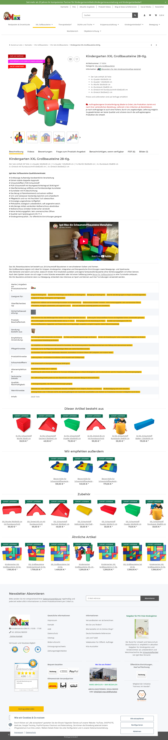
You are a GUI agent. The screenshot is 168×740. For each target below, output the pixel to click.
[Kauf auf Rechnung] (141, 674)
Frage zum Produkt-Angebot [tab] (70, 152)
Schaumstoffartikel (150, 652)
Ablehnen (137, 731)
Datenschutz (31, 732)
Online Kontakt (15, 636)
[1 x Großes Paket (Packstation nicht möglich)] (33, 330)
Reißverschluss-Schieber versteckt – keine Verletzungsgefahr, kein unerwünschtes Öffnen (111, 302)
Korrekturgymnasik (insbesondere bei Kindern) (46, 337)
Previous (11, 137)
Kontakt (51, 624)
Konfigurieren (137, 725)
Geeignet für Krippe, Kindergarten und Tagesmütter (48, 298)
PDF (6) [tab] (131, 152)
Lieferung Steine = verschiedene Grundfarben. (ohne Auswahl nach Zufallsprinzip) (57, 357)
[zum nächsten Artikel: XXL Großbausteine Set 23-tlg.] (156, 45)
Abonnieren (150, 598)
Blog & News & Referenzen (126, 7)
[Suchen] (135, 15)
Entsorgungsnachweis (57, 646)
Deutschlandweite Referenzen (98, 633)
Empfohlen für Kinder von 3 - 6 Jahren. (43, 369)
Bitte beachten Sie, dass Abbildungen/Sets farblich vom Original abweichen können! (58, 317)
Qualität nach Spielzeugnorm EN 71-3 (119, 321)
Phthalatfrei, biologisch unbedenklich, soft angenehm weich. (50, 305)
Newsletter (159, 7)
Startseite (64, 7)
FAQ (74, 7)
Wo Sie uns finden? (94, 624)
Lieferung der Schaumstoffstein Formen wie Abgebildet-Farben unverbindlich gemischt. (115, 317)
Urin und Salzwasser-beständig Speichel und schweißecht (91, 305)
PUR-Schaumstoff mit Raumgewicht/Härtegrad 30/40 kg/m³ (50, 363)
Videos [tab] (30, 152)
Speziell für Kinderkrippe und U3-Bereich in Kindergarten (66, 295)
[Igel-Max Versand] (33, 287)
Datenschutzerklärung (52, 599)
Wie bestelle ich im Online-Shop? (99, 629)
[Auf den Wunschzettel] (77, 59)
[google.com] (26, 649)
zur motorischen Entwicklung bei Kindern (44, 340)
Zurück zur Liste (16, 45)
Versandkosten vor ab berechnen (99, 620)
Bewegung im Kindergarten (96, 295)
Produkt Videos (105, 7)
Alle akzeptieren (137, 718)
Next (80, 137)
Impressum (18, 732)
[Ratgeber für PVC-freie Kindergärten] (142, 629)
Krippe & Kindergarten (38, 295)
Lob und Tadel (92, 638)
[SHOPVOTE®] (15, 649)
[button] (144, 15)
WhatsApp (112, 692)
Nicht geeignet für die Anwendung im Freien (90, 321)
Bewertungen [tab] (45, 152)
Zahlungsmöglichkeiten (57, 651)
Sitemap (51, 638)
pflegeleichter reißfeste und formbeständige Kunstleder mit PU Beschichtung (56, 302)
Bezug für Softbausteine (102, 274)
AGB (49, 629)
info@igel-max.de (101, 692)
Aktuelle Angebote (87, 7)
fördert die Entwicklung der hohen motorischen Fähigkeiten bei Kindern (122, 337)
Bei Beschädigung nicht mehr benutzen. (116, 389)
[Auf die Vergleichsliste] (70, 59)
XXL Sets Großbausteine (105, 66)
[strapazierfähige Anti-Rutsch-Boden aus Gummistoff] (33, 312)
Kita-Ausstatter (92, 646)
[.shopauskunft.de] (38, 649)
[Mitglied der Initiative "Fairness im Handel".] (142, 695)
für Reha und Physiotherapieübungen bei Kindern (80, 337)
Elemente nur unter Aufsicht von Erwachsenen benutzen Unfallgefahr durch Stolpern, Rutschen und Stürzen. (66, 389)
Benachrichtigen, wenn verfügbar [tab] (106, 152)
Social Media (146, 7)
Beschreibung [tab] (16, 152)
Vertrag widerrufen (26, 709)
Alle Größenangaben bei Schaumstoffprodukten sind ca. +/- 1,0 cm (52, 321)
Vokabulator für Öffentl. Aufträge (99, 642)
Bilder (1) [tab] (143, 152)
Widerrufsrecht (54, 642)
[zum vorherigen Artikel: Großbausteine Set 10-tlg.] (151, 45)
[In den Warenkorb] (11, 53)
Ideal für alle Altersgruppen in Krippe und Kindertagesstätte (126, 295)
